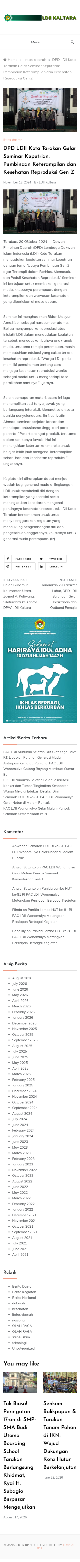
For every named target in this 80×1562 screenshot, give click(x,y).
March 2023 (21, 1153)
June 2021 (20, 1249)
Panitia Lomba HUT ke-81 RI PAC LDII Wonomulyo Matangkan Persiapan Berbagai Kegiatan (44, 894)
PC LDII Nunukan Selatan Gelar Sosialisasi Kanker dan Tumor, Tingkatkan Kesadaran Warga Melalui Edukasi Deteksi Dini (36, 785)
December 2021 (24, 1215)
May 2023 (20, 1147)
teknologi (19, 1343)
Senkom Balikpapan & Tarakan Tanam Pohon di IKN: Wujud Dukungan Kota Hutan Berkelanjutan (60, 1435)
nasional (19, 1320)
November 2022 (24, 1170)
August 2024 (22, 1113)
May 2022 (20, 1192)
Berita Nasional (24, 1298)
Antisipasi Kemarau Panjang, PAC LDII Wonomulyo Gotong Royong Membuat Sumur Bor (38, 769)
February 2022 (23, 1204)
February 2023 (23, 1159)
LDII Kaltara (47, 182)
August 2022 (22, 1181)
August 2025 (22, 1046)
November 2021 (24, 1221)
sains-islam (21, 1337)
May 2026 (20, 995)
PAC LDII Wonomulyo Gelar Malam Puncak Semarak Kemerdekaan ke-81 (43, 873)
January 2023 (22, 1164)
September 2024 (25, 1108)
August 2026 (22, 978)
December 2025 (24, 1023)
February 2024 (23, 1130)
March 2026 (21, 1006)
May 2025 (20, 1063)
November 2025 (24, 1029)
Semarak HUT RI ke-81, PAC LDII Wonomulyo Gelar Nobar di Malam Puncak (42, 852)
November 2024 (24, 1096)
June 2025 (20, 1057)
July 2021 (19, 1243)
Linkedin (56, 566)
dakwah (18, 1303)
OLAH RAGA (22, 1326)
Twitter (55, 559)
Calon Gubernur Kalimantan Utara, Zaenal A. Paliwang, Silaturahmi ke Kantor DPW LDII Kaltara (20, 596)
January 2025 (22, 1085)
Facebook (23, 559)
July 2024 (19, 1119)
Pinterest (23, 566)
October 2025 (22, 1034)
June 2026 (20, 989)
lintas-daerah (12, 140)
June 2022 (20, 1187)
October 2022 (22, 1175)
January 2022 (22, 1209)
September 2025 (25, 1040)
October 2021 (22, 1226)
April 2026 (20, 1001)
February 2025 (23, 1080)
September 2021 (25, 1232)
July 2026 (19, 984)
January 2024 (22, 1136)
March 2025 (21, 1074)
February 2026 (23, 1012)
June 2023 (20, 1142)
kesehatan (20, 1309)
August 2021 (22, 1238)
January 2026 (22, 1017)
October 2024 (22, 1102)
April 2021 (20, 1254)
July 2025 (19, 1051)
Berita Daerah (23, 1286)
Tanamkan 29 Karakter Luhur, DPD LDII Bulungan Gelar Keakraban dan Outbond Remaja (59, 596)
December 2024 (24, 1091)
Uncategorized (23, 1348)
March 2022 (21, 1198)
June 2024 (20, 1125)
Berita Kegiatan (24, 1292)
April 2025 (20, 1068)
